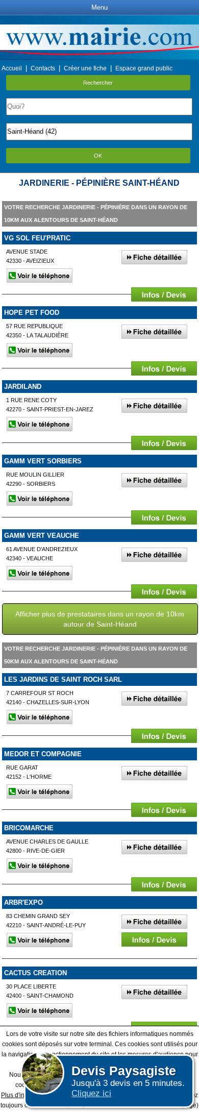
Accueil (12, 68)
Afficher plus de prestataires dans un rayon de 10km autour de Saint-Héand (99, 619)
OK (98, 156)
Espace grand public (143, 68)
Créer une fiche (85, 68)
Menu (99, 7)
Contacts (43, 68)
